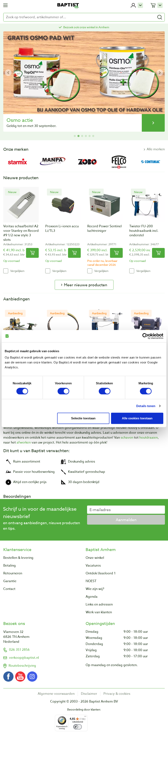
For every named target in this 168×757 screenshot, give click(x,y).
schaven (127, 437)
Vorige (8, 72)
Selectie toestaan (83, 418)
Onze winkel (95, 557)
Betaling (9, 565)
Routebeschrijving (22, 665)
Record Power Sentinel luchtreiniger (104, 228)
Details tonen (145, 405)
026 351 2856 (19, 649)
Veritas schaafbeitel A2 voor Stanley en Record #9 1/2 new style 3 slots (21, 233)
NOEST (91, 581)
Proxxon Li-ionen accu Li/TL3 (62, 228)
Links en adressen (99, 604)
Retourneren (12, 573)
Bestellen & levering (18, 557)
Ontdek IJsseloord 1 (101, 573)
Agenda (92, 596)
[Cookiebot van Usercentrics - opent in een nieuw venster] (145, 336)
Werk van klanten (99, 612)
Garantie (9, 581)
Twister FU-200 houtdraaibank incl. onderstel (143, 231)
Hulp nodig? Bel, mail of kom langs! (86, 27)
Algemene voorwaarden (56, 693)
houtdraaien (148, 437)
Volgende (160, 72)
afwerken (24, 442)
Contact (9, 588)
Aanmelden (126, 519)
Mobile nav (5, 5)
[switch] (63, 391)
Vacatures (93, 565)
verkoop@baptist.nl (24, 657)
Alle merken (156, 149)
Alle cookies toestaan (137, 418)
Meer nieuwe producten (85, 284)
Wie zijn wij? (95, 588)
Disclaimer (89, 693)
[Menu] (85, 717)
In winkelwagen (32, 253)
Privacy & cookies (116, 693)
